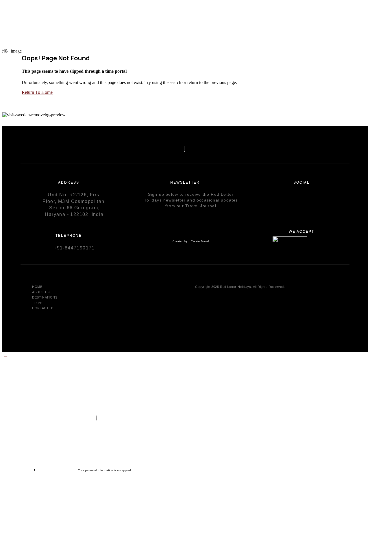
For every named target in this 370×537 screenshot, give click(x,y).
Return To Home (37, 92)
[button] (5, 354)
